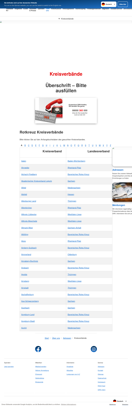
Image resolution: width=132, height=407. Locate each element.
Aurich (24, 327)
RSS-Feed (101, 386)
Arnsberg (25, 281)
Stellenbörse (39, 378)
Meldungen (118, 205)
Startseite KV (9, 10)
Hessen (71, 194)
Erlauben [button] (125, 404)
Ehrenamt (38, 374)
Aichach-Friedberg (29, 174)
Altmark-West (27, 227)
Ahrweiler (25, 167)
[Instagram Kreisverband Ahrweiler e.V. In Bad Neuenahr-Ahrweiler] (94, 349)
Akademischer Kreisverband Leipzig (36, 181)
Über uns (48, 10)
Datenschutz (102, 378)
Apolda (24, 274)
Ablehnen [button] (112, 404)
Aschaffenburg (27, 294)
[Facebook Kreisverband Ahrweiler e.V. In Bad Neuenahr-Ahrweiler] (38, 349)
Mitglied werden (40, 366)
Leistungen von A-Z (73, 374)
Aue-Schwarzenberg (30, 301)
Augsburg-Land (27, 314)
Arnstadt (25, 287)
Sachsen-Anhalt (74, 227)
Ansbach (25, 267)
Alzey (23, 241)
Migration (105, 9)
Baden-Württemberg (76, 160)
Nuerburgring (80, 9)
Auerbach (25, 307)
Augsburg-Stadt (28, 321)
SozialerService (116, 9)
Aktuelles (70, 370)
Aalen (23, 160)
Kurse (25, 9)
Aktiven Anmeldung (42, 370)
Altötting (24, 234)
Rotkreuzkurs (56, 9)
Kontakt (100, 370)
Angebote (18, 9)
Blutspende (39, 382)
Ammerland (26, 254)
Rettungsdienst (68, 9)
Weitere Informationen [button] (68, 404)
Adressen (117, 169)
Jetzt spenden (9, 366)
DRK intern (101, 390)
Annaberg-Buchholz (29, 261)
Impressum (101, 382)
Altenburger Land (28, 201)
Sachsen (71, 181)
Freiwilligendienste (94, 9)
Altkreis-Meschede (29, 221)
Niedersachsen (74, 187)
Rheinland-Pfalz (74, 167)
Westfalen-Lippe (74, 214)
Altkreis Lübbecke (28, 214)
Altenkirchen (26, 207)
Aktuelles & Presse (32, 10)
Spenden (41, 9)
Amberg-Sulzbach (29, 247)
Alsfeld (24, 194)
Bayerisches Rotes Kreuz (78, 174)
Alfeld (23, 187)
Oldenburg (72, 254)
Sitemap (100, 374)
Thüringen (72, 201)
